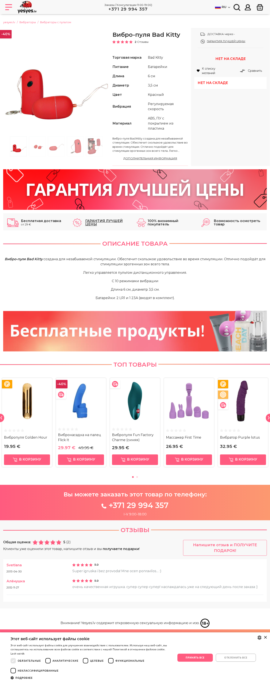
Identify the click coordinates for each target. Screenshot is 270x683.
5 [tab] (94, 146)
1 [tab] (18, 146)
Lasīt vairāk (18, 653)
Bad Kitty (155, 58)
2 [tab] (37, 146)
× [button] (265, 637)
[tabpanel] (56, 81)
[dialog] (135, 657)
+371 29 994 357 (128, 9)
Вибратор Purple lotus (240, 437)
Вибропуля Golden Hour (25, 437)
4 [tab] (75, 146)
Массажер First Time (183, 437)
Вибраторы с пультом (55, 22)
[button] (91, 678)
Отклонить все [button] (235, 657)
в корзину (29, 459)
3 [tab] (56, 146)
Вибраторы (27, 22)
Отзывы (135, 530)
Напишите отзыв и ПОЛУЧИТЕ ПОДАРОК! (225, 548)
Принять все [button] (195, 657)
